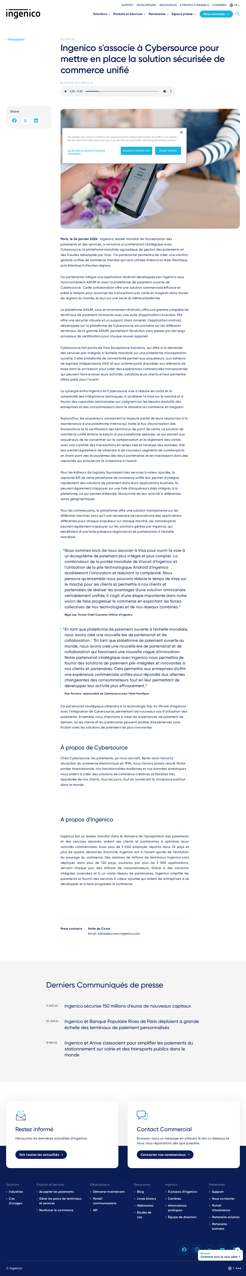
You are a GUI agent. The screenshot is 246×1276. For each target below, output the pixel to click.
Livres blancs (146, 1198)
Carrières (219, 5)
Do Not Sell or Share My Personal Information (86, 152)
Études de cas (144, 1215)
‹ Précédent (15, 39)
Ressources (168, 5)
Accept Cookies (168, 150)
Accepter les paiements (56, 1191)
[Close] (181, 132)
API (95, 1210)
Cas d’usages (15, 1201)
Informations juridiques (177, 1208)
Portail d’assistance (221, 1208)
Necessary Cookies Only (136, 150)
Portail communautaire (104, 1201)
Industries (16, 1191)
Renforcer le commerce (56, 1210)
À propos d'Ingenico (194, 5)
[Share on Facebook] (14, 120)
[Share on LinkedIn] (36, 120)
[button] (235, 5)
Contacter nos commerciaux (163, 1155)
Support (127, 5)
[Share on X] (25, 120)
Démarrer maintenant (109, 1191)
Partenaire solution (226, 1217)
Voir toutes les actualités (39, 1155)
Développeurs (146, 5)
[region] (124, 146)
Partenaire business (219, 1226)
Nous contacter (214, 14)
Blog (140, 1191)
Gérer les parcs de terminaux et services (60, 1201)
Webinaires (145, 1205)
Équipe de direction (182, 1217)
